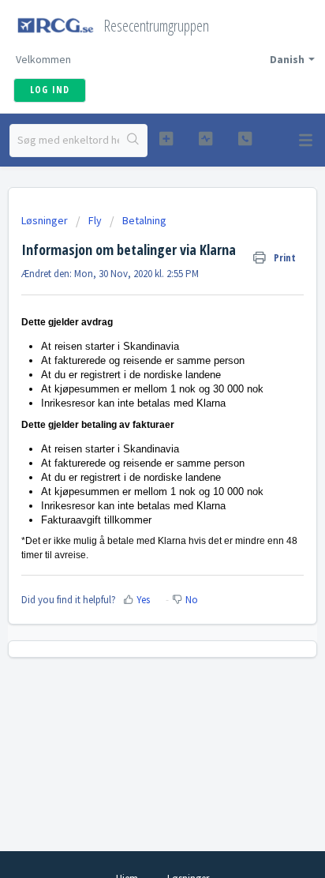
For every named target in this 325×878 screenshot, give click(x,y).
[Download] (133, 428)
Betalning (144, 220)
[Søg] (133, 140)
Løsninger (45, 220)
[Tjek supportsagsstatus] (205, 138)
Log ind (49, 89)
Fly (95, 220)
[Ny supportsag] (166, 138)
